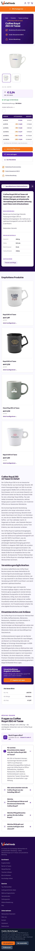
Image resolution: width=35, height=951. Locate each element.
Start (6, 18)
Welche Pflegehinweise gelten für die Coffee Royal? (14, 815)
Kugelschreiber (5, 863)
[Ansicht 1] (6, 78)
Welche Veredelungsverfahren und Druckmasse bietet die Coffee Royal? (16, 802)
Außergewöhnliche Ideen (8, 890)
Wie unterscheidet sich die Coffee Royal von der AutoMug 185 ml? (16, 790)
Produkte (13, 18)
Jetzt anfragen (11, 154)
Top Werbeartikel (6, 887)
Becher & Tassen (6, 866)
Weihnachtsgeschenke (8, 893)
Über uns (4, 917)
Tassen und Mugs (23, 18)
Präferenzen (7, 947)
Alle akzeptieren (8, 943)
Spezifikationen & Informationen (16, 186)
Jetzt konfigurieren (13, 149)
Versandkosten (5, 896)
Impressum (4, 923)
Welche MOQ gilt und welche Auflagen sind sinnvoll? (14, 826)
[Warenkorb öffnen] (32, 3)
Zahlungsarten (5, 899)
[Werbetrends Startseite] (8, 3)
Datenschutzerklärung (18, 939)
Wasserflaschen (6, 869)
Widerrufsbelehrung (7, 902)
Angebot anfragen (18, 680)
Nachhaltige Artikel (7, 878)
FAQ (2, 905)
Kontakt (3, 920)
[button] (4, 110)
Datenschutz (5, 926)
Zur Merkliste (11, 160)
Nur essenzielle (22, 943)
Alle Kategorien (17, 9)
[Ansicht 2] (16, 78)
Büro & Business (6, 875)
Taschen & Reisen (6, 872)
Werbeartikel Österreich (8, 914)
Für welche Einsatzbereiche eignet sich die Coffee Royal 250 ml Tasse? (15, 751)
